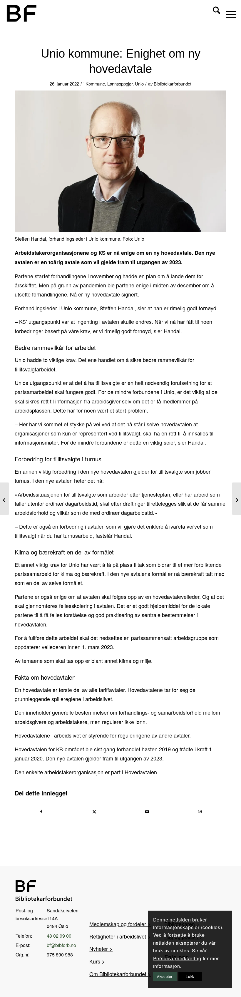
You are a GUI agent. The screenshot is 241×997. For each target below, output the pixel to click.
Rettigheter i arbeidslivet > (120, 936)
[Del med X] (94, 811)
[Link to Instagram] (200, 811)
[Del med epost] (147, 811)
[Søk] (213, 13)
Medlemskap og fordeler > (120, 924)
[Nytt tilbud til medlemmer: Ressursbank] (4, 498)
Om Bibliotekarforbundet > (120, 974)
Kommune (95, 84)
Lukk (190, 976)
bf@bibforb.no (61, 945)
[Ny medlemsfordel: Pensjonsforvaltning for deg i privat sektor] (236, 498)
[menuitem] (213, 13)
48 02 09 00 (59, 935)
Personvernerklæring (177, 958)
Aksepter (165, 976)
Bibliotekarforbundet (172, 84)
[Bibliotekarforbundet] (21, 13)
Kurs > (97, 961)
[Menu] (228, 13)
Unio (139, 84)
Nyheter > (101, 948)
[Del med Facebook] (41, 811)
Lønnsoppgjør (120, 84)
